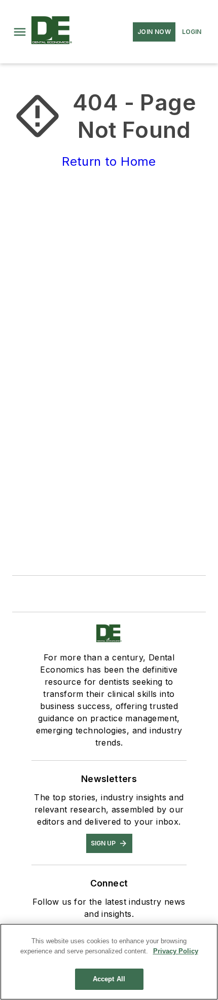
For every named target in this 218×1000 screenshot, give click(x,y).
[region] (109, 961)
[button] (19, 32)
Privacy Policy (175, 951)
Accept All (109, 979)
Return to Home (109, 161)
